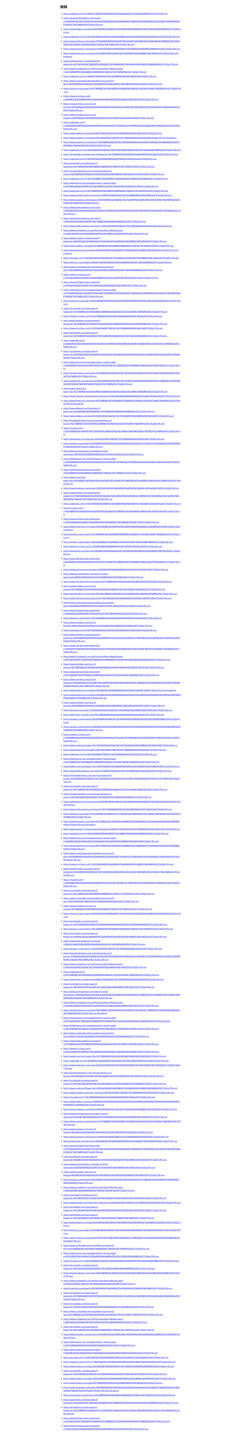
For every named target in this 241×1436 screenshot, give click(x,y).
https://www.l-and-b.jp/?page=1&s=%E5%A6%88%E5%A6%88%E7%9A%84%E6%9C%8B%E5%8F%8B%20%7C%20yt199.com (120, 1088)
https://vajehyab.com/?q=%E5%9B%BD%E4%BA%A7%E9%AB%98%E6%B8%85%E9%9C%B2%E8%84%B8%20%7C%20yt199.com (122, 150)
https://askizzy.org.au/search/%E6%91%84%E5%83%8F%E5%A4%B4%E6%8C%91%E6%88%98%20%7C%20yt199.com (117, 262)
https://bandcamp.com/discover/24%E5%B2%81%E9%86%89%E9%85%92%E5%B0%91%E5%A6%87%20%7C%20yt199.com (120, 1141)
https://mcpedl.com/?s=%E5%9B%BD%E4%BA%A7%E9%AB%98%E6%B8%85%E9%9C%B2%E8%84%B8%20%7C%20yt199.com (121, 1260)
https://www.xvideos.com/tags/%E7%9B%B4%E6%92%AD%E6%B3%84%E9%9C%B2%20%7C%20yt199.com (112, 1383)
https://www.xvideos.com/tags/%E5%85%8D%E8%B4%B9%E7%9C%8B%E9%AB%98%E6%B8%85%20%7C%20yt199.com (118, 1366)
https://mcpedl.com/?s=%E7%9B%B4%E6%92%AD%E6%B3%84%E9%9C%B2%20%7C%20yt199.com (109, 1097)
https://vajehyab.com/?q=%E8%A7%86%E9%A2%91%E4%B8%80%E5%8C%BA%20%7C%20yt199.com (109, 76)
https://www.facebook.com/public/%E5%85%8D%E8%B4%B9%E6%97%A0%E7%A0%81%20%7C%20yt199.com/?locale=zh (119, 690)
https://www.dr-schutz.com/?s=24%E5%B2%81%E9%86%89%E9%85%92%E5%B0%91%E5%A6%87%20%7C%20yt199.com (119, 1361)
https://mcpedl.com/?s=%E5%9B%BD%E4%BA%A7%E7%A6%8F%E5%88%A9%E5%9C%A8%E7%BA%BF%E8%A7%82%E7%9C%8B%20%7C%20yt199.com (121, 431)
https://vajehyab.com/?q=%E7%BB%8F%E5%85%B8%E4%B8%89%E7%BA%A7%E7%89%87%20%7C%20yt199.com (115, 190)
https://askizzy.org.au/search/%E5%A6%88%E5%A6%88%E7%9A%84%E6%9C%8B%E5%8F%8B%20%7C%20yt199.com (117, 1288)
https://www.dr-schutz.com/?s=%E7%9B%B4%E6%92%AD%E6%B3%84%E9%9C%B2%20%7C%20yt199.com (112, 316)
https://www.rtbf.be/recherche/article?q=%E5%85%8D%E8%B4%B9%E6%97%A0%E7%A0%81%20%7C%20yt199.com (117, 598)
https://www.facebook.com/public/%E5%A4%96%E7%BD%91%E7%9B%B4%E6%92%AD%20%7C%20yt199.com (114, 749)
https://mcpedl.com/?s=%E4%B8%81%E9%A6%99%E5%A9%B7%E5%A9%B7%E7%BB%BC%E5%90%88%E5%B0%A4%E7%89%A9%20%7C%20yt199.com (121, 511)
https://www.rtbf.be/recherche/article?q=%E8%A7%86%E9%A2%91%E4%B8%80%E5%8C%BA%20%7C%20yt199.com (117, 195)
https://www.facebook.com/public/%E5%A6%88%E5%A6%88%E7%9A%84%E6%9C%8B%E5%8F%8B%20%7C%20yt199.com (120, 593)
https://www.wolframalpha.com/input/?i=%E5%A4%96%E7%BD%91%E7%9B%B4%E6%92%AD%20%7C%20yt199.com (117, 226)
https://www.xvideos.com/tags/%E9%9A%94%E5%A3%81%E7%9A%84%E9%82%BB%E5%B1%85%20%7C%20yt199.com (118, 416)
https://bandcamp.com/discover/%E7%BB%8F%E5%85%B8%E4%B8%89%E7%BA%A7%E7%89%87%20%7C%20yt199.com (119, 1395)
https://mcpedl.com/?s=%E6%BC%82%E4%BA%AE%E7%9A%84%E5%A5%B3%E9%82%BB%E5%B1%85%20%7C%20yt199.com (121, 258)
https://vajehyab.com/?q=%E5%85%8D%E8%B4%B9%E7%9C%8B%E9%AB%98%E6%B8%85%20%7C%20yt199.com (116, 833)
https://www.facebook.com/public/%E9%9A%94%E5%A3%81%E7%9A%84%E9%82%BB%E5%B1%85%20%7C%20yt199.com (120, 1109)
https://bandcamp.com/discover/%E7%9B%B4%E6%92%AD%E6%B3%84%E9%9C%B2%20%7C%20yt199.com (113, 714)
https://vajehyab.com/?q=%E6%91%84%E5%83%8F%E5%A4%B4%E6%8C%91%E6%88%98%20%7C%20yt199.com (115, 13)
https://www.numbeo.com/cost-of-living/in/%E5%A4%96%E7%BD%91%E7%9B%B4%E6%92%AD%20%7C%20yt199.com (118, 1092)
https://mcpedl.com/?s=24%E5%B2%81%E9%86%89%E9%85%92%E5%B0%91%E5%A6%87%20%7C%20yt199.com (115, 1357)
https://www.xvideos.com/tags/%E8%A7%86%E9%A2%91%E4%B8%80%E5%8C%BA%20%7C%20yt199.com (112, 133)
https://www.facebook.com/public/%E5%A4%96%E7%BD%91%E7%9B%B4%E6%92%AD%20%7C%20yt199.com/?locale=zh (120, 137)
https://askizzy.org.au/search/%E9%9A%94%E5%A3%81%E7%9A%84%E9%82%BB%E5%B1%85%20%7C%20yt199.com (117, 710)
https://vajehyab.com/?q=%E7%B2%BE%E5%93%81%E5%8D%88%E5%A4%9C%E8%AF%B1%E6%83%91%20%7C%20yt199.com (121, 36)
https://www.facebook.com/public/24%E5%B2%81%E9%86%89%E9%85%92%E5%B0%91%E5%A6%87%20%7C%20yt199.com (121, 488)
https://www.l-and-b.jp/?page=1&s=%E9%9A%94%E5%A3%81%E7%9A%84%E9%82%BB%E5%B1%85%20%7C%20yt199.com (120, 745)
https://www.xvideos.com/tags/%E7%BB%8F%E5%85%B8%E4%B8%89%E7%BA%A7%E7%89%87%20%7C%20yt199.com (118, 245)
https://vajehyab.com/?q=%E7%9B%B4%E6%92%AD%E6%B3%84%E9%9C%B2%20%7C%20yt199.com (110, 630)
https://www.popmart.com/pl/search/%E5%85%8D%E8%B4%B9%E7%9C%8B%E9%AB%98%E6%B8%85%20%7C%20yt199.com (121, 48)
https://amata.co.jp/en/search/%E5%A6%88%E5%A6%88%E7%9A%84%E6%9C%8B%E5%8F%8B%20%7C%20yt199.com (118, 542)
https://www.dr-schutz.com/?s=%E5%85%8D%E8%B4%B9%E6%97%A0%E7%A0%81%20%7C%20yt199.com (112, 546)
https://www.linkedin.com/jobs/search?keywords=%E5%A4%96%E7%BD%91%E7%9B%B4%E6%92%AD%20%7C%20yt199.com (122, 1202)
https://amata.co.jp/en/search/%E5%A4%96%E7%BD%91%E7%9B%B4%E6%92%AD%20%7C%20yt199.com (112, 948)
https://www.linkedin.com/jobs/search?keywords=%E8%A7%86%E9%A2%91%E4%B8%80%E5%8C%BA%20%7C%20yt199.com (121, 829)
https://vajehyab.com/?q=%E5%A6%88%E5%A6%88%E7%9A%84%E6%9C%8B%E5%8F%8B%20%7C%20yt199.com (115, 178)
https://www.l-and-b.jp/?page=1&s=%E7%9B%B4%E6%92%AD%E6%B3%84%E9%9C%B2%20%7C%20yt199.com (114, 1056)
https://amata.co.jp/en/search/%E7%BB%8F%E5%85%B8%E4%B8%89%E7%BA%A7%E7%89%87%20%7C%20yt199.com (118, 928)
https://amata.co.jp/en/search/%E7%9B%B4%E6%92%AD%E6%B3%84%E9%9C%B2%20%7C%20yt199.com (112, 618)
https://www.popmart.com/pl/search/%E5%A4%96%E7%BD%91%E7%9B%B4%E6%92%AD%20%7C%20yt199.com (116, 1136)
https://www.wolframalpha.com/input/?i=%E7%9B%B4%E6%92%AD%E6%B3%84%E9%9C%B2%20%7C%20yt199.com (117, 809)
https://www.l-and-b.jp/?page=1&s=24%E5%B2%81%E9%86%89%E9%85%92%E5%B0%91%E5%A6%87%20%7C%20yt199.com (121, 766)
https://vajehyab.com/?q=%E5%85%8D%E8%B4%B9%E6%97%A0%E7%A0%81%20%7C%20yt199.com (110, 158)
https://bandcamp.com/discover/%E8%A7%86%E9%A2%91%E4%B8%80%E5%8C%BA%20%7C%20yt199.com (113, 979)
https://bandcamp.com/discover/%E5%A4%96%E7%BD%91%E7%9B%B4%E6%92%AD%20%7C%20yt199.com (113, 439)
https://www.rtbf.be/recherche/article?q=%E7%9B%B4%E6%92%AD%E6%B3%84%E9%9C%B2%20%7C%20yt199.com (117, 581)
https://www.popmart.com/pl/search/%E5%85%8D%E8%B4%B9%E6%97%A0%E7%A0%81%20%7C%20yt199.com (115, 569)
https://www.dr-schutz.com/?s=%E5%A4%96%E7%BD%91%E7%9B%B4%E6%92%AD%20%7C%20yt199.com (113, 328)
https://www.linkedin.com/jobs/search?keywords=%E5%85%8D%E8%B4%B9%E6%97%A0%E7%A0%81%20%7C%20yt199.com (121, 396)
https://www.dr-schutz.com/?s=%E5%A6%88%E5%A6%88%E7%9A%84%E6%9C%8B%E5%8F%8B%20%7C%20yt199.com (118, 864)
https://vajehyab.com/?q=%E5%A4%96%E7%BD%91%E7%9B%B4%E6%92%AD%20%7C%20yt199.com (110, 754)
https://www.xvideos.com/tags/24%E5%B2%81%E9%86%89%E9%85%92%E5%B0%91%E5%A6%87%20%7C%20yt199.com (119, 1378)
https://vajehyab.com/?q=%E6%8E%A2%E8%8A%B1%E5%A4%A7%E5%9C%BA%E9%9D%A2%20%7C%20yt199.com (116, 1060)
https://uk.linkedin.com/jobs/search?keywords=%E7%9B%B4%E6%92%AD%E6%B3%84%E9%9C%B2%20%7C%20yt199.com (120, 154)
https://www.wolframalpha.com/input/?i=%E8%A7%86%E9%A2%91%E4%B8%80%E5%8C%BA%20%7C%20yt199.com (117, 771)
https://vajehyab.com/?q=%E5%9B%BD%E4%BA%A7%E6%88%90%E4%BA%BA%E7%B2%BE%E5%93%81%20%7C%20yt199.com (122, 503)
